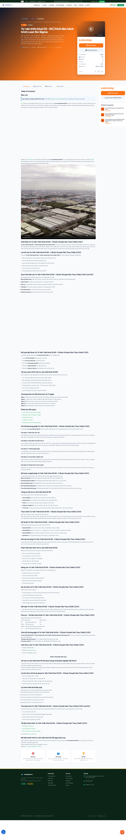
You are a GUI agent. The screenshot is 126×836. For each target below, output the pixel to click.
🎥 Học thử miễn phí (91, 50)
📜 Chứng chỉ (68, 5)
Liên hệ (67, 785)
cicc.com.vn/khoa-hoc (31, 746)
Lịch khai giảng (69, 783)
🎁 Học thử (113, 5)
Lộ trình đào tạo (51, 776)
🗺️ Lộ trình (44, 5)
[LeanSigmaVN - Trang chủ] (8, 5)
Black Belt (50, 780)
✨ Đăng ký (102, 1)
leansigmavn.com (31, 650)
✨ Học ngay (120, 5)
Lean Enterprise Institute (28, 728)
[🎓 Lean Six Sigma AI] (122, 832)
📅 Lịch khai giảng (60, 5)
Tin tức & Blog (69, 778)
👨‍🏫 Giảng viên (48, 86)
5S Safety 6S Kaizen (27, 417)
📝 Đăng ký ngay (91, 45)
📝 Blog (75, 5)
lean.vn (40, 746)
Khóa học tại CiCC (31, 734)
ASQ (92, 159)
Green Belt (50, 778)
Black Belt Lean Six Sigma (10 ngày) (31, 415)
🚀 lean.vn (32, 18)
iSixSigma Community (28, 726)
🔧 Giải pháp (51, 5)
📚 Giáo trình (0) (37, 86)
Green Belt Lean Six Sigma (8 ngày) (31, 412)
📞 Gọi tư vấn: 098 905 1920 (113, 97)
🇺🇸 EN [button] (27, 1)
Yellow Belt (50, 783)
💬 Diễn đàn (81, 5)
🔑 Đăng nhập (94, 1)
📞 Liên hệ (87, 5)
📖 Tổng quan (26, 86)
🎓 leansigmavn (40, 18)
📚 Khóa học (37, 5)
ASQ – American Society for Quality (31, 731)
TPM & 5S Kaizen (52, 785)
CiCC (22, 103)
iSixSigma (31, 159)
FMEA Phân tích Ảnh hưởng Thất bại (31, 422)
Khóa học (29, 22)
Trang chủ (23, 22)
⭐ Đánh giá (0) (59, 86)
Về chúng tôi (69, 776)
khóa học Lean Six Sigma (56, 99)
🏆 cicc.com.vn (25, 18)
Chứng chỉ (68, 780)
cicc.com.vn (90, 815)
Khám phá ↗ (110, 827)
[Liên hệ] (3, 832)
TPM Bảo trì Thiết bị (27, 420)
